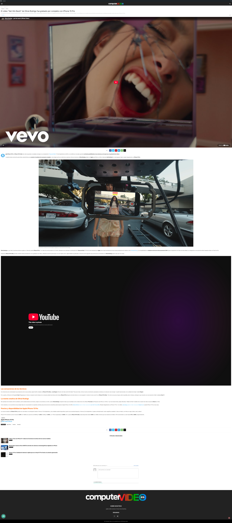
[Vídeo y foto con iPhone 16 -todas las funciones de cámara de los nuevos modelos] (4, 440)
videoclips (18, 424)
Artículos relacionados (116, 435)
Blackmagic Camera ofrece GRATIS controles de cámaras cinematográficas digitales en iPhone (33, 445)
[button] (230, 4)
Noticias (7, 8)
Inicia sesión (135, 465)
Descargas (11, 447)
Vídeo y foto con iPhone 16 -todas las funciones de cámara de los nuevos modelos (30, 438)
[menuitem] (1, 1)
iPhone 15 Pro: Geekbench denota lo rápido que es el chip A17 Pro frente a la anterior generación (33, 452)
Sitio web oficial (7, 421)
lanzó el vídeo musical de (86, 404)
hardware (14, 424)
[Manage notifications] (229, 518)
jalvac (3, 15)
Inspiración (6, 6)
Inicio (2, 6)
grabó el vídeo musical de (133, 404)
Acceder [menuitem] (4, 0)
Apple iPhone (9, 424)
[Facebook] (114, 516)
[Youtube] (117, 516)
